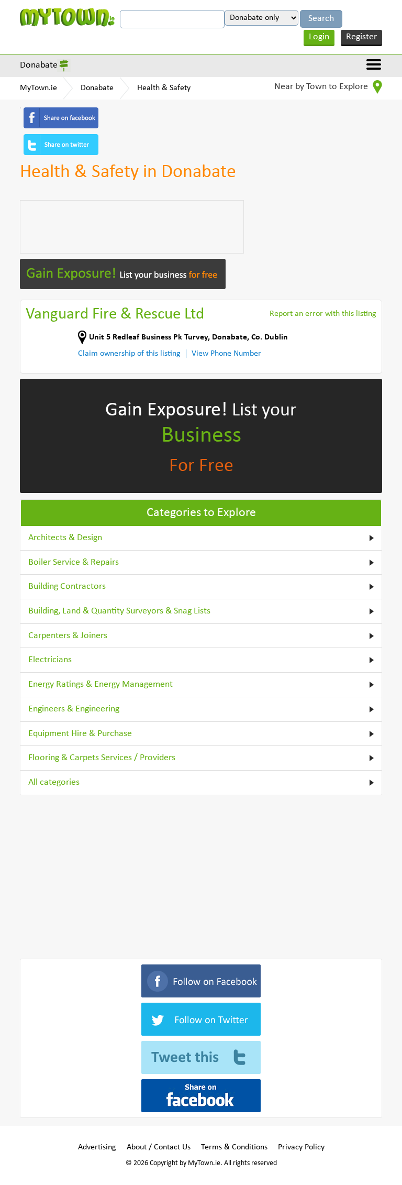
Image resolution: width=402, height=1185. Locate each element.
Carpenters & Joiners (67, 636)
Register (361, 37)
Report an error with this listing (323, 314)
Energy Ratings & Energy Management (100, 684)
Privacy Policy (301, 1147)
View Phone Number (226, 353)
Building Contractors (67, 586)
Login (319, 37)
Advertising (97, 1147)
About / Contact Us (159, 1147)
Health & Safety (164, 88)
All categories (54, 782)
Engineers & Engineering (73, 709)
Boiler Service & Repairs (73, 562)
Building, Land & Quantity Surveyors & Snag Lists (119, 611)
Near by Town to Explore (322, 87)
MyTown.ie (38, 88)
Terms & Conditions (234, 1147)
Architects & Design (65, 538)
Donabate (39, 65)
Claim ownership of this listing (129, 353)
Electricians (50, 660)
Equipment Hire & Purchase (80, 734)
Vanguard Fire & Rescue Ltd (115, 314)
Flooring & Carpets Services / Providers (101, 758)
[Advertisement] (131, 227)
